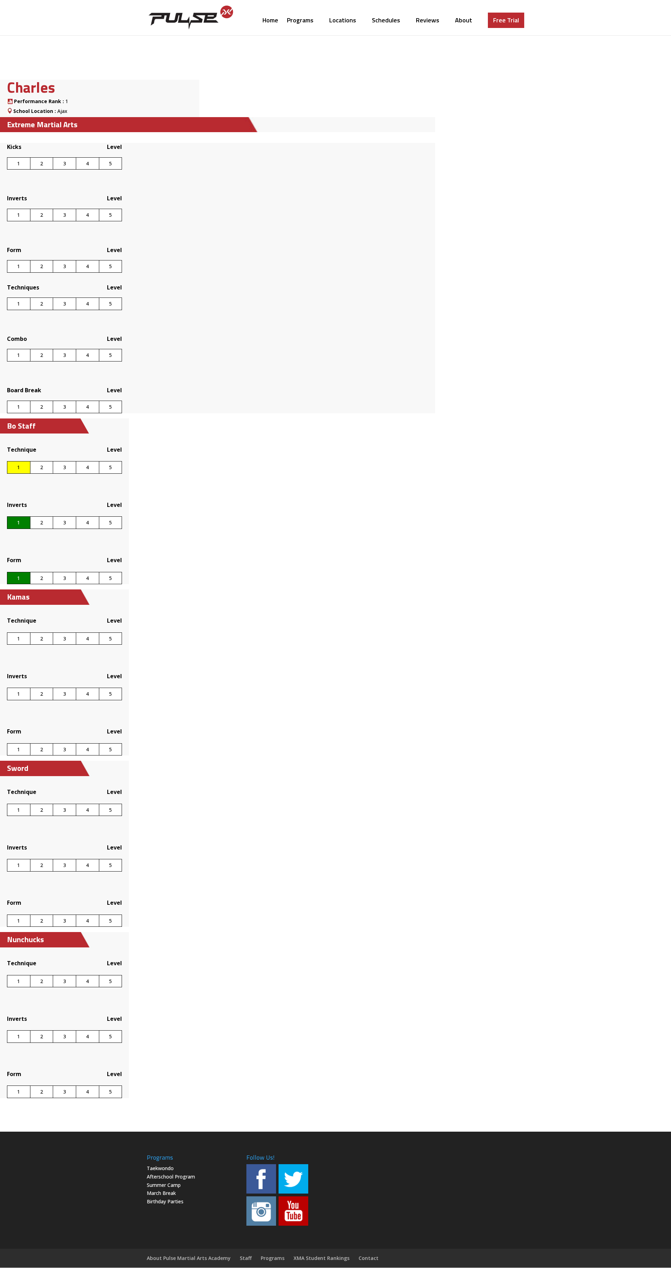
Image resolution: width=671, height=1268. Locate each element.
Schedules (386, 21)
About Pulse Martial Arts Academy (189, 1258)
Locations (342, 21)
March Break (161, 1193)
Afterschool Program (171, 1176)
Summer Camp (164, 1185)
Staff (246, 1258)
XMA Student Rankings (321, 1258)
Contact (368, 1258)
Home (270, 21)
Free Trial (506, 20)
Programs (300, 21)
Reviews (427, 21)
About (463, 21)
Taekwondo (160, 1168)
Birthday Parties (165, 1201)
